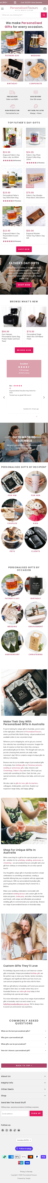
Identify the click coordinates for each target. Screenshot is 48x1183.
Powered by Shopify (24, 1178)
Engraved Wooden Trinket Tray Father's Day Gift (35, 236)
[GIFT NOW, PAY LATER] (35, 109)
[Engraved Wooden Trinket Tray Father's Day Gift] (36, 216)
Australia (23, 1140)
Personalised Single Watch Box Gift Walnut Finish (35, 336)
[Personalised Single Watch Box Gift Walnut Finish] (36, 317)
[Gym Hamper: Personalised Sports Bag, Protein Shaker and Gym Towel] (11, 317)
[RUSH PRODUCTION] (12, 109)
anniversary (37, 860)
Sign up (36, 1113)
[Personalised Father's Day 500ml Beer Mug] (12, 178)
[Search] (44, 15)
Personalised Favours (33, 732)
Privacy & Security (26, 1171)
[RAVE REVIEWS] (35, 95)
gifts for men (20, 783)
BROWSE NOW (24, 350)
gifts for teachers (32, 783)
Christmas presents (34, 765)
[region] (24, 397)
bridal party (20, 896)
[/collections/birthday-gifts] (30, 973)
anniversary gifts (18, 768)
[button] (12, 160)
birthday (22, 860)
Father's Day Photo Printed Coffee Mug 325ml (33, 157)
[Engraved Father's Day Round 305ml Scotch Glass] (12, 216)
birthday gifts (20, 765)
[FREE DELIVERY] (12, 95)
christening (7, 863)
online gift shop (24, 991)
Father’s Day (18, 771)
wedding (6, 768)
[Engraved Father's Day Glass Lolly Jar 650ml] (12, 138)
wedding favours (19, 894)
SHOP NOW (24, 249)
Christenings (8, 771)
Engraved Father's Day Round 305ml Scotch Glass (11, 236)
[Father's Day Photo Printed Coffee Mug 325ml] (36, 138)
